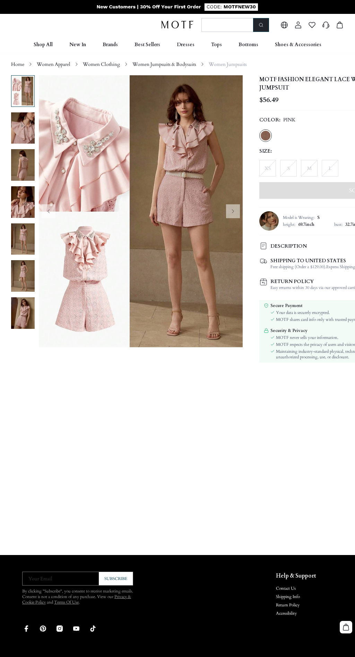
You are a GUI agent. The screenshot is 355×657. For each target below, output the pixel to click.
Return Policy (288, 605)
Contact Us (286, 588)
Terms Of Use (66, 602)
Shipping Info (288, 596)
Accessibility (286, 613)
